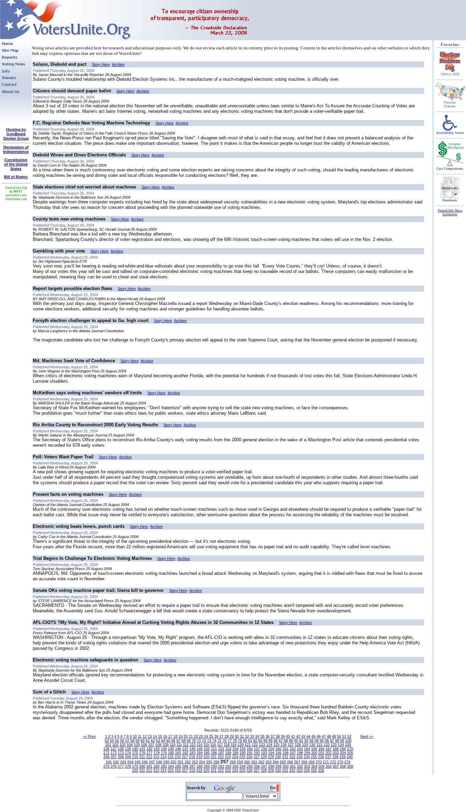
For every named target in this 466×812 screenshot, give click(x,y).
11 (140, 736)
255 (209, 762)
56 (122, 740)
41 (293, 736)
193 (264, 753)
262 (261, 762)
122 (255, 744)
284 (171, 766)
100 (348, 740)
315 (171, 770)
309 (350, 766)
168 (336, 749)
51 (344, 736)
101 (108, 744)
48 (329, 736)
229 (271, 757)
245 (137, 762)
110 (172, 744)
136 (106, 749)
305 (321, 766)
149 (199, 749)
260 (247, 762)
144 (164, 749)
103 (122, 744)
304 (314, 766)
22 (196, 736)
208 (121, 757)
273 (340, 762)
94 (317, 740)
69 (189, 740)
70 (194, 740)
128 (298, 744)
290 (214, 766)
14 (155, 736)
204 (343, 753)
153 (228, 749)
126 (283, 744)
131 (319, 744)
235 (314, 757)
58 (132, 740)
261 (254, 762)
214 (163, 757)
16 (165, 736)
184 (199, 753)
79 (240, 740)
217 (185, 757)
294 (242, 766)
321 (213, 770)
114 (199, 744)
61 (148, 740)
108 (158, 744)
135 (348, 744)
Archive (118, 64)
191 (250, 753)
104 (130, 744)
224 (235, 757)
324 (235, 770)
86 (276, 740)
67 (178, 740)
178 (157, 753)
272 (333, 762)
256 (216, 762)
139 (128, 749)
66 (173, 740)
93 (311, 740)
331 (285, 770)
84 (265, 740)
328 (264, 770)
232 (292, 757)
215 (171, 757)
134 (341, 744)
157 (257, 749)
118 (227, 744)
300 (285, 766)
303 (307, 766)
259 (240, 762)
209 (128, 757)
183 (192, 753)
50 (339, 736)
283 (164, 766)
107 (151, 744)
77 (230, 740)
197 (293, 753)
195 (278, 753)
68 (183, 740)
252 (188, 762)
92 (306, 740)
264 (276, 762)
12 (145, 736)
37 (273, 736)
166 (321, 749)
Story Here (101, 64)
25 (211, 736)
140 (135, 749)
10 (135, 736)
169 (343, 749)
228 (264, 757)
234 (307, 757)
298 (271, 766)
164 (307, 749)
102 (115, 744)
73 (209, 740)
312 (149, 770)
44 (308, 736)
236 (321, 757)
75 (219, 740)
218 (192, 757)
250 (173, 762)
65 (168, 740)
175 (135, 753)
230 (278, 757)
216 (178, 757)
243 (123, 762)
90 (296, 740)
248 (159, 762)
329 (271, 770)
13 (150, 736)
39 (283, 736)
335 (314, 770)
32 (247, 736)
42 (298, 736)
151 (214, 749)
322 (221, 770)
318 (192, 770)
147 (185, 749)
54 (112, 740)
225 (242, 757)
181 (178, 753)
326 (249, 770)
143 (157, 749)
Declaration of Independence (16, 149)
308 (343, 766)
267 (297, 762)
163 (300, 749)
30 (237, 736)
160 (278, 749)
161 (285, 749)
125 (276, 744)
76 (224, 740)
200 (314, 753)
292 (228, 766)
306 (328, 766)
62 (153, 740)
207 (114, 757)
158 (264, 749)
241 (109, 762)
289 (207, 766)
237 (328, 757)
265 (283, 762)
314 (163, 770)
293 (235, 766)
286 (185, 766)
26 (216, 736)
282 (157, 766)
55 (117, 740)
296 (257, 766)
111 (179, 744)
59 (137, 740)
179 (164, 753)
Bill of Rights (16, 177)
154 (235, 749)
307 (336, 766)
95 (322, 740)
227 (256, 757)
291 (221, 766)
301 (293, 766)
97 (332, 740)
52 (349, 736)
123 (262, 744)
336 (321, 770)
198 (300, 753)
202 (328, 753)
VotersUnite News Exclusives (450, 212)
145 (171, 749)
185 (207, 753)
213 (156, 757)
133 (334, 744)
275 (106, 766)
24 (206, 736)
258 (233, 762)
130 (312, 744)
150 (207, 749)
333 (299, 770)
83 (260, 740)
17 (170, 736)
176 (142, 753)
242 (116, 762)
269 (311, 762)
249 (166, 762)
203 (336, 753)
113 (192, 744)
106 (144, 744)
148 (192, 749)
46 (319, 736)
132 (326, 744)
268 (304, 762)
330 (278, 770)
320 (206, 770)
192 (257, 753)
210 (135, 757)
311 (142, 770)
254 (202, 762)
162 (293, 749)
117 (220, 744)
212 (149, 757)
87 (281, 740)
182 (185, 753)
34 (257, 736)
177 (149, 753)
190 (242, 753)
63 (158, 740)
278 (128, 766)
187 (221, 753)
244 (130, 762)
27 (221, 736)
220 (206, 757)
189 (235, 753)
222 (221, 757)
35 (262, 736)
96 (327, 740)
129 (305, 744)
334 (307, 770)
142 (149, 749)
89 (291, 740)
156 (250, 749)
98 (337, 740)
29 (232, 736)
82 (255, 740)
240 (350, 757)
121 (248, 744)
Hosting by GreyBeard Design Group (16, 133)
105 (137, 744)
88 (286, 740)
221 (213, 757)
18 (175, 736)
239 (342, 757)
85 (270, 740)
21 (191, 736)
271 (326, 762)
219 (199, 757)
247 (152, 762)
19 (180, 736)
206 (106, 757)
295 (250, 766)
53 (107, 740)
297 (264, 766)
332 (292, 770)
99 (342, 740)
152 (221, 749)
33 (252, 736)
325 (242, 770)
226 (249, 757)
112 (186, 744)
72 (204, 740)
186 (214, 753)
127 (291, 744)
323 (228, 770)
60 (143, 740)
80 (245, 740)
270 (319, 762)
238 (335, 757)
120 (240, 744)
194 (271, 753)
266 (290, 762)
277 (121, 766)
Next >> (366, 736)
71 (199, 740)
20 (186, 736)
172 (114, 753)
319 (199, 770)
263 (268, 762)
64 (163, 740)
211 (142, 757)
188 (228, 753)
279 (135, 766)
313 (156, 770)
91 (301, 740)
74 (214, 740)
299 (278, 766)
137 (114, 749)
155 (242, 749)
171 (106, 753)
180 (171, 753)
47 (324, 736)
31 (242, 736)
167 (328, 749)
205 (350, 753)
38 (278, 736)
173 (121, 753)
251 (180, 762)
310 (135, 770)
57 (127, 740)
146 (178, 749)
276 (114, 766)
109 (165, 744)
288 (199, 766)
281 (149, 766)
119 (233, 744)
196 (285, 753)
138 (121, 749)
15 (160, 736)
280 (142, 766)
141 (142, 749)
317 (185, 770)
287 (192, 766)
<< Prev (89, 736)
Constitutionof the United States (16, 164)
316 (178, 770)
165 (314, 749)
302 (300, 766)
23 (201, 736)
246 (145, 762)
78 (235, 740)
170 (350, 749)
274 (347, 762)
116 (213, 744)
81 (250, 740)
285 (178, 766)
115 (206, 744)
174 (128, 753)
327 (256, 770)
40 (288, 736)
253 (195, 762)
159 (271, 749)
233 (299, 757)
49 (334, 736)
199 (307, 753)
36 (267, 736)
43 (303, 736)
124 (269, 744)
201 (321, 753)
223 (228, 757)
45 (313, 736)
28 (226, 736)
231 (285, 757)
